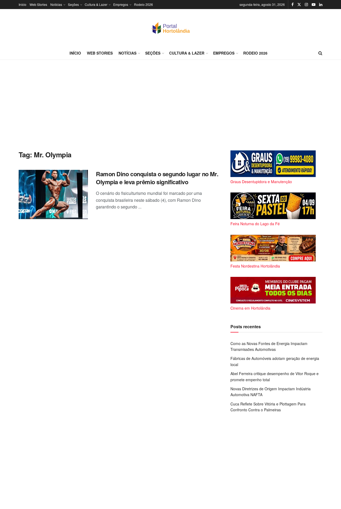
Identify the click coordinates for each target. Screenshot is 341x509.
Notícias (56, 4)
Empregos (120, 4)
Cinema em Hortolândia (250, 308)
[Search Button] (320, 53)
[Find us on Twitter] (299, 4)
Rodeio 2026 (143, 4)
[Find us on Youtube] (313, 4)
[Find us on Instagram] (306, 4)
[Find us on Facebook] (292, 4)
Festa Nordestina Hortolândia (255, 266)
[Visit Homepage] (170, 27)
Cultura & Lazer (96, 4)
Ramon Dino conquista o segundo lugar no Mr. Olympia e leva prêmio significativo (157, 178)
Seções (73, 4)
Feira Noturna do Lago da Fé (255, 223)
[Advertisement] (170, 105)
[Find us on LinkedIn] (320, 4)
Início (22, 4)
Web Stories (38, 4)
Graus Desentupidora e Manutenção (261, 181)
